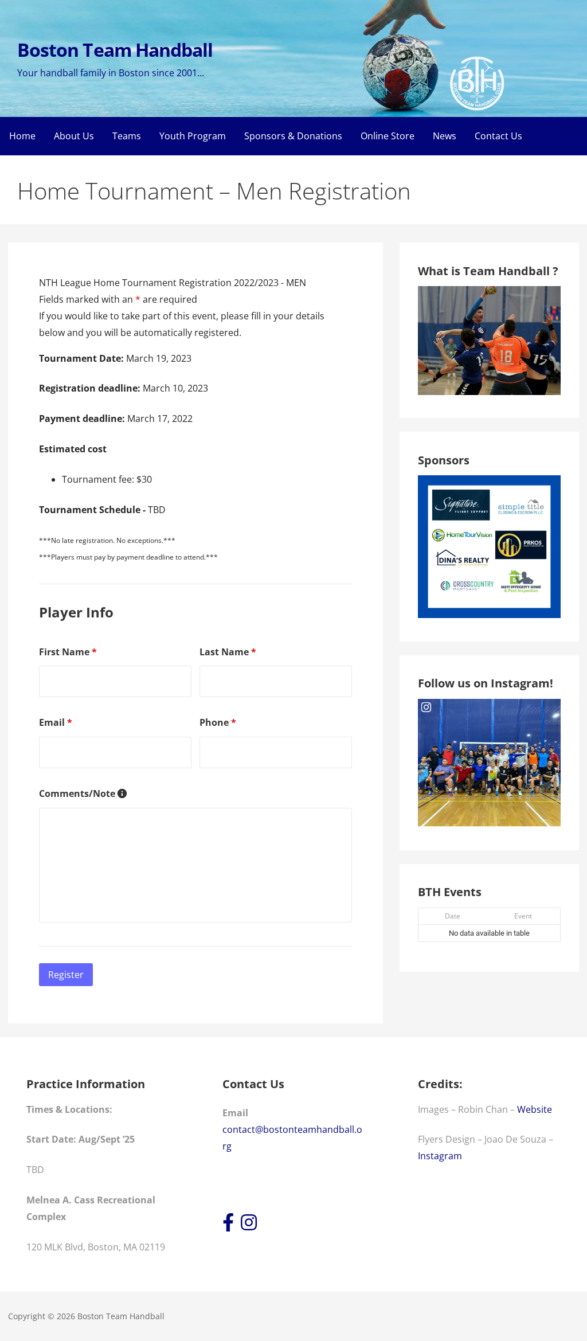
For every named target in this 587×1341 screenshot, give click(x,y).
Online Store (387, 136)
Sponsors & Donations (293, 136)
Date (452, 916)
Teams (126, 136)
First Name (68, 652)
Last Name (227, 652)
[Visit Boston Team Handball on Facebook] (228, 1225)
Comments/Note (83, 793)
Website (534, 1109)
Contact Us (498, 136)
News (444, 136)
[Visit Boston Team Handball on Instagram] (249, 1225)
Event (523, 916)
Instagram (440, 1156)
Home (22, 136)
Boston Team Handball (115, 49)
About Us (74, 136)
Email (55, 722)
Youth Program (192, 136)
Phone (217, 722)
